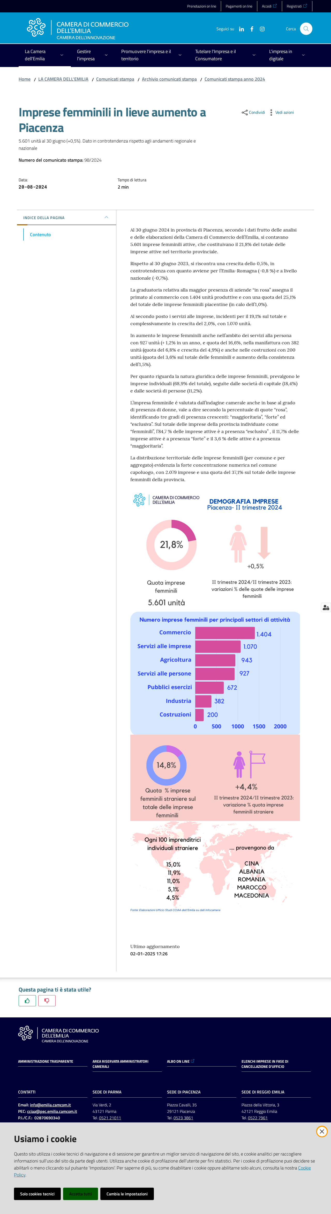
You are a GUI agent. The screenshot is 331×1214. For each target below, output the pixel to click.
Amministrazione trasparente (45, 1061)
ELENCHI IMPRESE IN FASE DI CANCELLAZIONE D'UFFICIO (265, 1064)
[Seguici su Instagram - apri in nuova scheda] (260, 28)
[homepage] (78, 28)
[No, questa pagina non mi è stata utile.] (47, 1000)
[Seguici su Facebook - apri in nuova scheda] (250, 28)
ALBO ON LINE (178, 1061)
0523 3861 (183, 1118)
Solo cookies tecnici (37, 1194)
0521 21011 (110, 1118)
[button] (306, 29)
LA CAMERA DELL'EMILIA (63, 79)
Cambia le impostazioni (127, 1194)
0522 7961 (258, 1118)
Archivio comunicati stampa (169, 79)
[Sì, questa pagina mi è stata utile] (27, 1000)
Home (25, 79)
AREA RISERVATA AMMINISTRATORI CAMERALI (120, 1064)
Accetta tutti (80, 1194)
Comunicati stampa (115, 79)
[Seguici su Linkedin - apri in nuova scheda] (239, 28)
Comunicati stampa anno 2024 (235, 79)
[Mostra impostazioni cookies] (326, 607)
